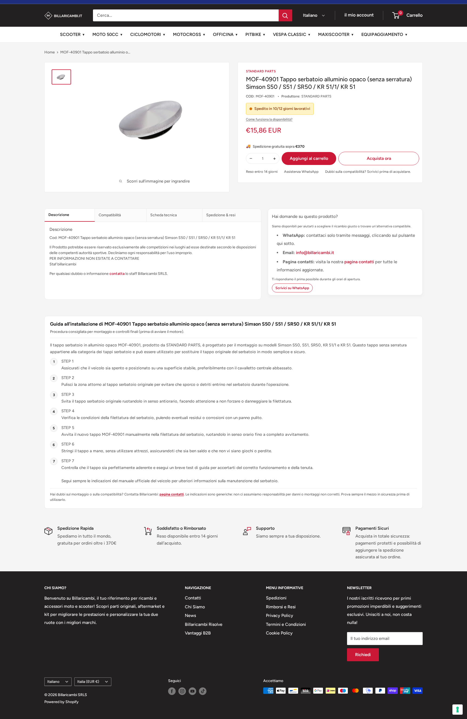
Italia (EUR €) (88, 681)
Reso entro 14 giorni (262, 172)
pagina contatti (359, 261)
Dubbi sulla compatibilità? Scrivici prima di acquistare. (368, 172)
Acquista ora (379, 158)
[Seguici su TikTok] (202, 691)
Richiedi (363, 654)
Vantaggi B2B (198, 633)
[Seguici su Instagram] (182, 691)
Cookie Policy (279, 633)
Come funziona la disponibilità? (269, 119)
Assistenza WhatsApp (301, 172)
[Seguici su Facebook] (172, 691)
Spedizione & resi (220, 215)
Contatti (193, 597)
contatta (117, 273)
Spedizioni (276, 597)
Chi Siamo (195, 606)
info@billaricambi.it (315, 252)
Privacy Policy (279, 615)
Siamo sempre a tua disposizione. (288, 536)
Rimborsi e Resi (281, 606)
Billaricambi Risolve (203, 624)
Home (49, 52)
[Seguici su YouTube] (192, 691)
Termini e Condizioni (286, 624)
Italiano (53, 681)
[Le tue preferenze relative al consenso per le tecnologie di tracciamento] (457, 709)
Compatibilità (110, 215)
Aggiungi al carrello (309, 158)
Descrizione (58, 214)
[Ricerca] (285, 15)
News (190, 615)
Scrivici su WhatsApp (292, 288)
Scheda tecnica (163, 215)
